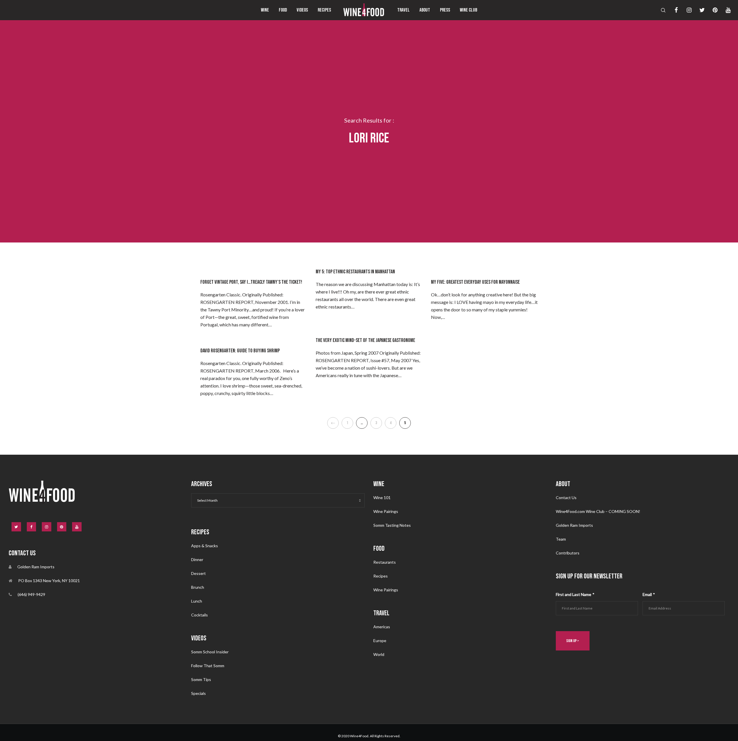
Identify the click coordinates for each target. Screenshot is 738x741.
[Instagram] (685, 10)
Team (561, 539)
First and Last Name (575, 594)
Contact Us (566, 497)
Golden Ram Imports (574, 525)
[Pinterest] (711, 10)
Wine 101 (382, 497)
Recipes (380, 575)
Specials (198, 693)
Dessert (198, 573)
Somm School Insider (210, 651)
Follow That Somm (207, 665)
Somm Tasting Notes (392, 525)
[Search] (659, 10)
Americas (381, 626)
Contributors (567, 552)
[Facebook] (672, 10)
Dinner (197, 559)
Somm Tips (201, 679)
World (378, 654)
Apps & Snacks (204, 545)
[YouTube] (724, 10)
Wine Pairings (385, 511)
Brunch (197, 587)
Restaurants (384, 562)
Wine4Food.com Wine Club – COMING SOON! (598, 511)
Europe (379, 640)
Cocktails (199, 614)
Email (649, 594)
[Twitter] (698, 10)
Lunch (196, 601)
